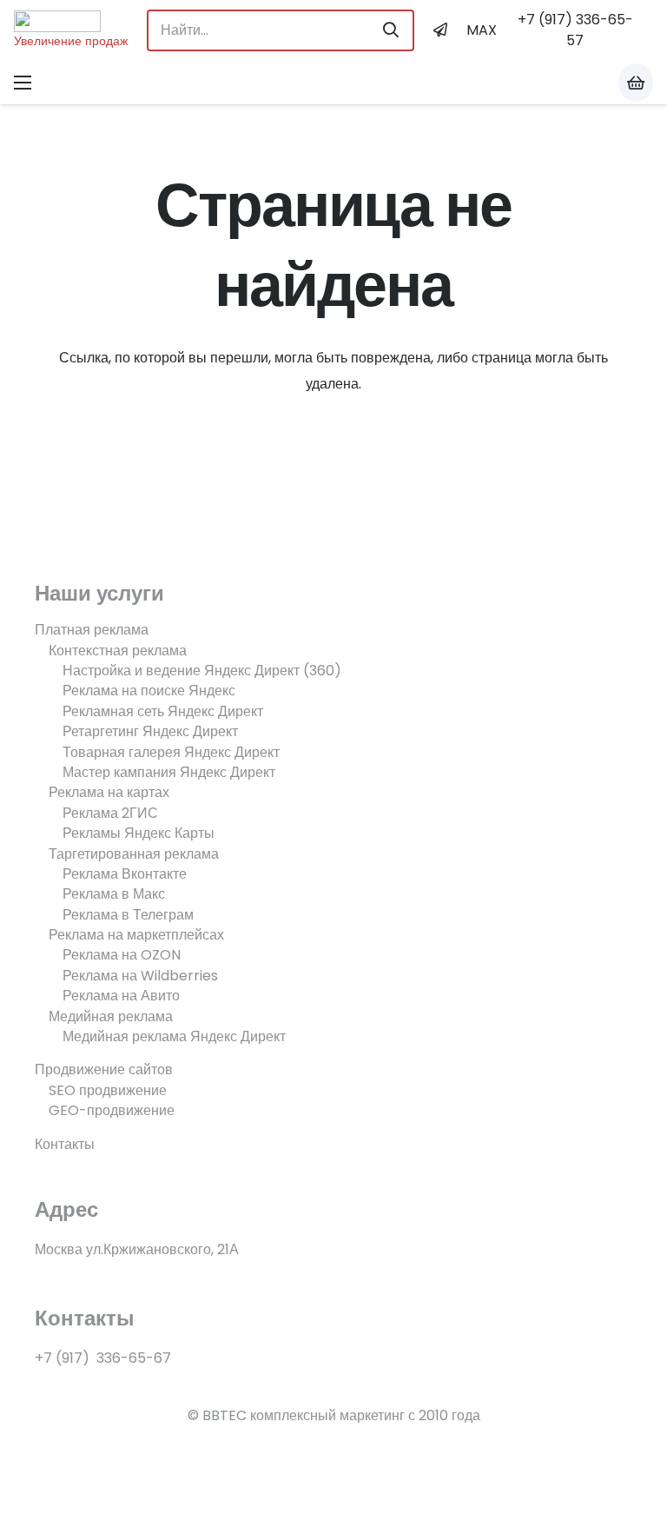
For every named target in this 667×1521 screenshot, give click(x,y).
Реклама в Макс (114, 894)
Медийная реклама (111, 1016)
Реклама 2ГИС (110, 813)
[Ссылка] (71, 21)
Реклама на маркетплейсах (136, 935)
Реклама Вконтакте (125, 874)
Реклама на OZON (122, 955)
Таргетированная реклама (134, 854)
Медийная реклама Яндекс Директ (174, 1036)
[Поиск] (391, 30)
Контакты (65, 1144)
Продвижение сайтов (104, 1069)
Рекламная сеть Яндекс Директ (163, 711)
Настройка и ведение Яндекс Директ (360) (202, 671)
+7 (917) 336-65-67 (103, 1358)
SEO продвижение (108, 1090)
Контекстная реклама (118, 651)
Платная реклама (92, 630)
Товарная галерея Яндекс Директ (171, 752)
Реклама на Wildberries (140, 976)
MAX (481, 30)
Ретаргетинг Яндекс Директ (150, 731)
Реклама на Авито (121, 996)
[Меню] (23, 82)
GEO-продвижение (112, 1110)
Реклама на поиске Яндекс (149, 691)
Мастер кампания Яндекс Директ (169, 772)
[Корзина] (635, 83)
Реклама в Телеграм (128, 915)
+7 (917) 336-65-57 (575, 30)
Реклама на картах (109, 792)
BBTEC (224, 1415)
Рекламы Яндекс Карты (139, 833)
